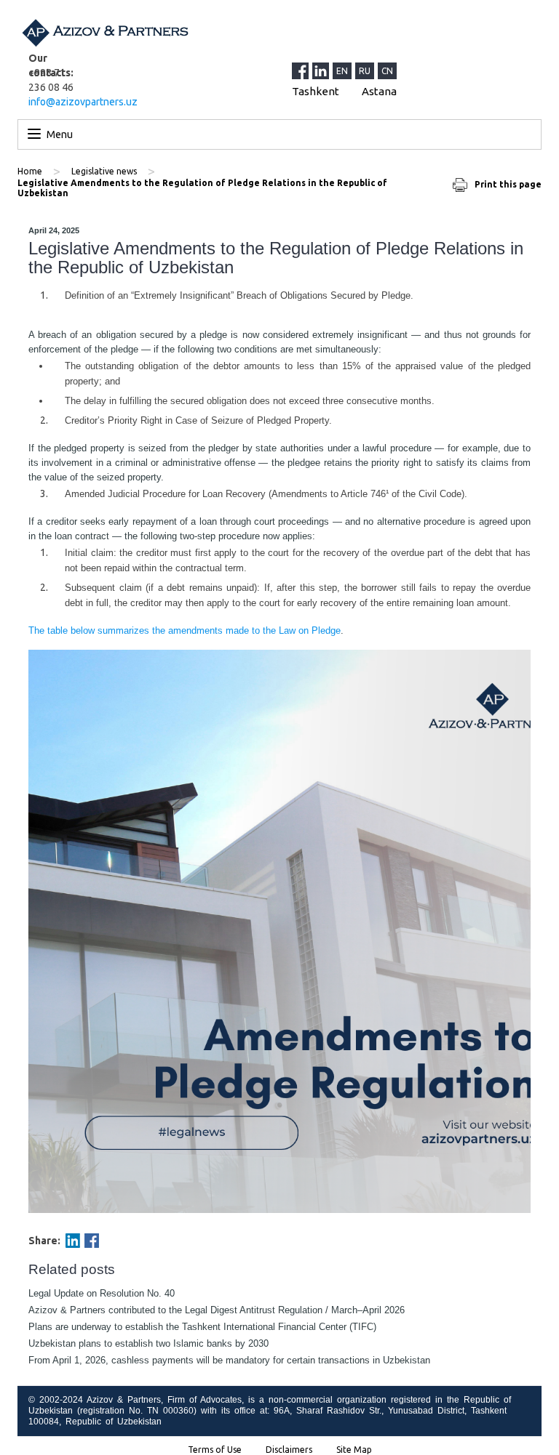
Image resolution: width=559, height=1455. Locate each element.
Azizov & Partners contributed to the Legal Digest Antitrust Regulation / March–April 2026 (216, 1310)
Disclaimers (289, 1450)
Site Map (354, 1450)
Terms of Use (215, 1450)
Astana (379, 91)
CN (387, 71)
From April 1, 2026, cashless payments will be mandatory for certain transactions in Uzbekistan (229, 1360)
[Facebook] (91, 1240)
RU (364, 71)
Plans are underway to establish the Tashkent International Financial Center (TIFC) (202, 1326)
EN (342, 71)
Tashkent (315, 91)
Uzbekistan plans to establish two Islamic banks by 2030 (148, 1343)
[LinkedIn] (322, 70)
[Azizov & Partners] (104, 33)
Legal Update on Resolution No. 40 (101, 1293)
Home (29, 171)
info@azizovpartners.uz (83, 102)
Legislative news (104, 171)
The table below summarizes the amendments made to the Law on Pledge (184, 630)
